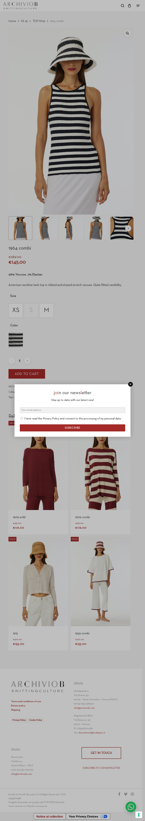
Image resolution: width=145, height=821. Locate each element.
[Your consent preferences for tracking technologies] (138, 814)
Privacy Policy (51, 418)
